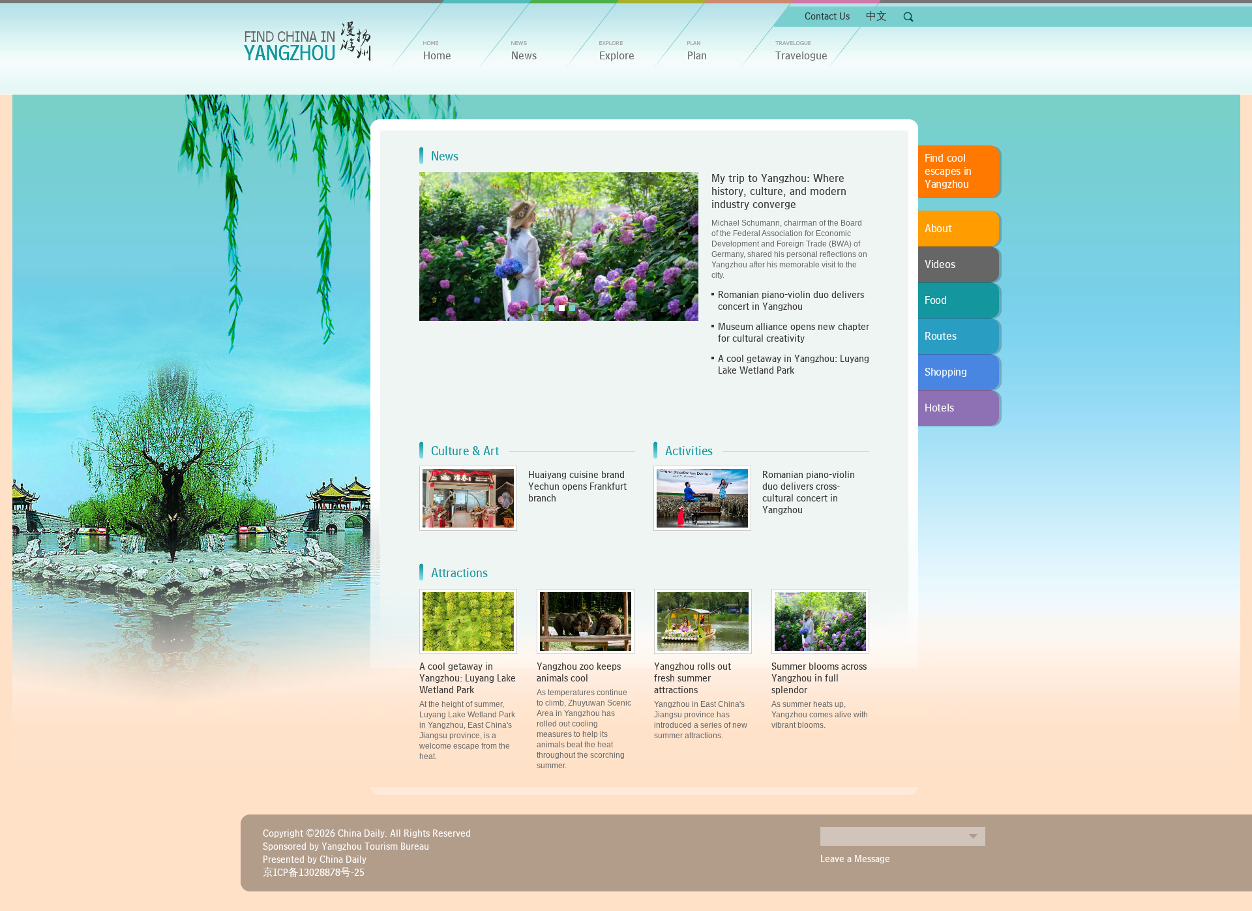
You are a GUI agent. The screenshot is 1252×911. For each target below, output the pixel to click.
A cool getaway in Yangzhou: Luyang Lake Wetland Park (793, 364)
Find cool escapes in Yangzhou (948, 171)
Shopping (946, 372)
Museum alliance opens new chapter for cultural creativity (793, 332)
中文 (876, 16)
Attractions (459, 573)
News (524, 56)
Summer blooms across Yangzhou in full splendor (819, 678)
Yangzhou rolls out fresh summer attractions (692, 678)
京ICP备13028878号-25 (314, 872)
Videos (940, 265)
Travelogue (801, 56)
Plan (697, 56)
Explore (616, 56)
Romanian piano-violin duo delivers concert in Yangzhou (791, 301)
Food (936, 300)
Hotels (939, 408)
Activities (689, 451)
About (938, 229)
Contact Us (827, 16)
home (437, 56)
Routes (940, 336)
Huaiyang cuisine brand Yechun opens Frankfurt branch (577, 486)
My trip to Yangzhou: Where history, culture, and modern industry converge (778, 192)
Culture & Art (465, 451)
